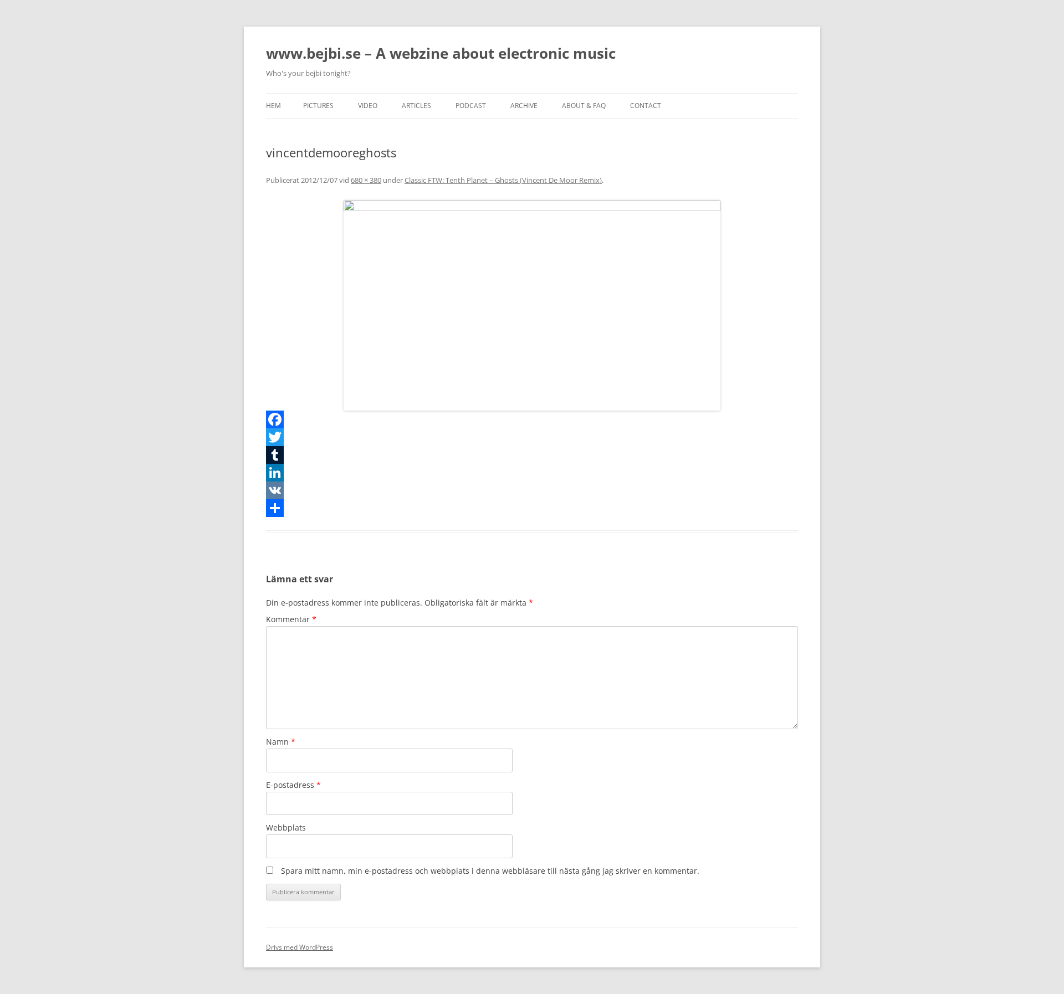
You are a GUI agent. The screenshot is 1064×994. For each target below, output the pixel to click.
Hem (273, 105)
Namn (280, 741)
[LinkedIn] (532, 472)
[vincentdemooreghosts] (532, 305)
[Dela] (532, 508)
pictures (318, 105)
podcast (471, 105)
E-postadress (293, 785)
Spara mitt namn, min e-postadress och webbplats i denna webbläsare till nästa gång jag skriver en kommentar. (490, 870)
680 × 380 (366, 180)
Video (367, 105)
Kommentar (291, 619)
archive (524, 105)
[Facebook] (532, 419)
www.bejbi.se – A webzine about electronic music (441, 53)
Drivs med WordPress (299, 947)
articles (416, 105)
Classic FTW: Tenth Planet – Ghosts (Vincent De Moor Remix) (503, 180)
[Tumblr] (532, 455)
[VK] (532, 490)
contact (645, 105)
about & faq (584, 105)
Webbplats (286, 827)
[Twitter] (532, 437)
